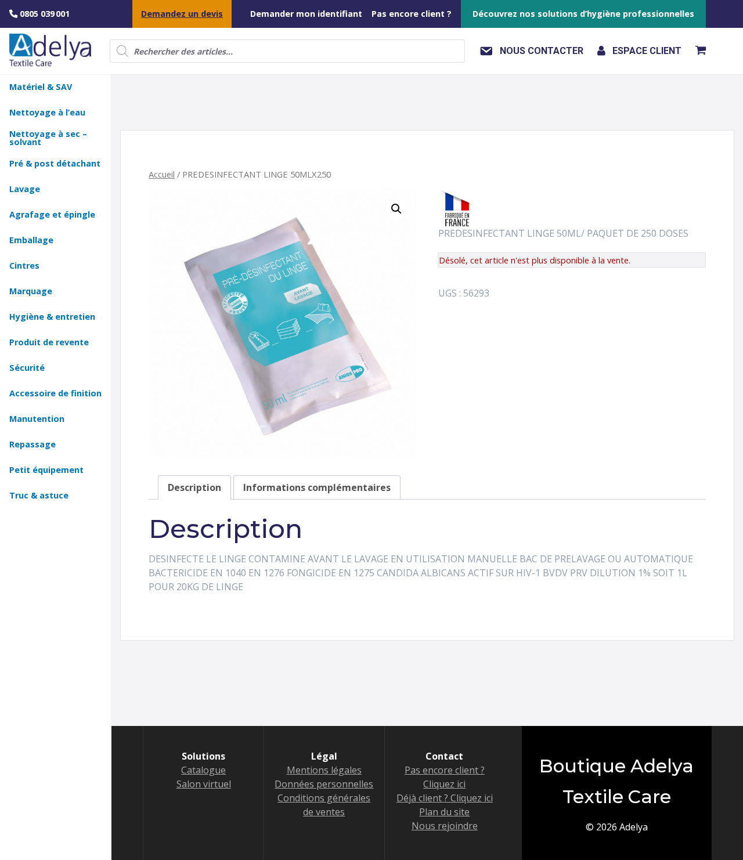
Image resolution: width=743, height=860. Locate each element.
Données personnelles (324, 784)
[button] (396, 208)
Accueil (162, 174)
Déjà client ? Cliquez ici (444, 798)
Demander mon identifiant (306, 13)
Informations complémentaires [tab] (317, 487)
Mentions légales (324, 770)
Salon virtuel (203, 784)
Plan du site (444, 811)
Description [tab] (194, 487)
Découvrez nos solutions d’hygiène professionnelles (583, 13)
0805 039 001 (43, 13)
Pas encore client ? (412, 13)
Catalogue (203, 770)
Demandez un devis (182, 13)
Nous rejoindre (445, 825)
